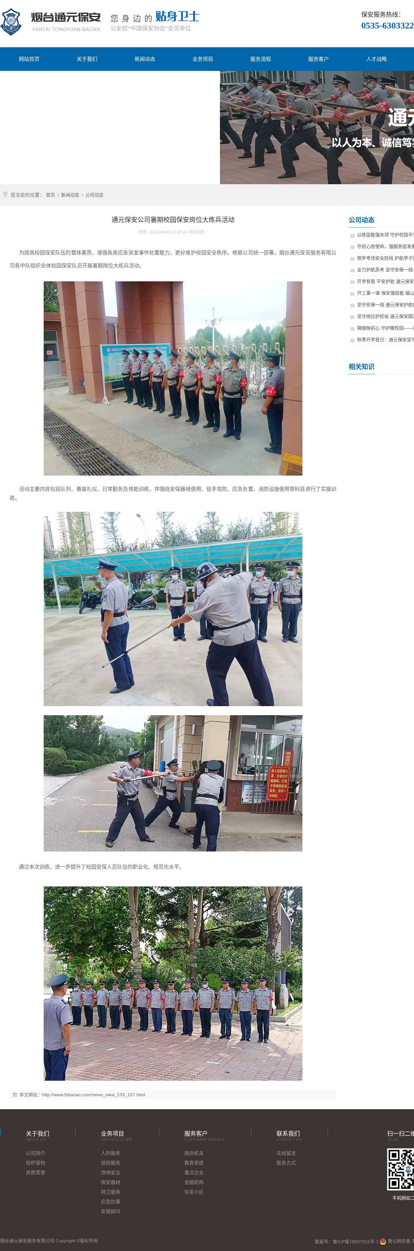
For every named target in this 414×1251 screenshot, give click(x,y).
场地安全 (110, 1172)
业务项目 (202, 59)
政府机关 (194, 1153)
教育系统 (194, 1163)
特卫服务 (110, 1192)
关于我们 (87, 59)
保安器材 (110, 1182)
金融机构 (194, 1182)
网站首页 (29, 59)
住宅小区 (194, 1192)
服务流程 (260, 59)
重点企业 (194, 1172)
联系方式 (286, 1163)
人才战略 (376, 59)
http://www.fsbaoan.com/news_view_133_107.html (93, 1094)
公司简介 (35, 1153)
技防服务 (110, 1163)
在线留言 (286, 1153)
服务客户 (318, 59)
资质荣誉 (35, 1172)
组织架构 (35, 1163)
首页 (50, 194)
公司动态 (94, 194)
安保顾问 (110, 1211)
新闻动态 (145, 59)
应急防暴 (110, 1201)
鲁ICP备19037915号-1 (356, 1241)
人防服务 (110, 1153)
